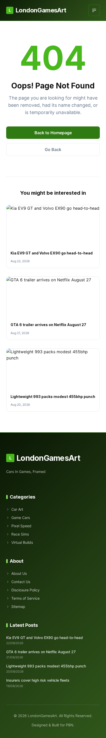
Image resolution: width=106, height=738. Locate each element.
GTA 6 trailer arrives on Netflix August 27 (48, 324)
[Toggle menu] (94, 10)
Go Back (53, 149)
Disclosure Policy (25, 590)
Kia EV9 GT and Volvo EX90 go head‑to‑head (52, 253)
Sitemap (18, 606)
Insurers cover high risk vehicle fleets (37, 680)
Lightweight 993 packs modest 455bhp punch (53, 396)
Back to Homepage (53, 132)
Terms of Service (25, 598)
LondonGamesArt (37, 10)
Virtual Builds (22, 542)
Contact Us (20, 581)
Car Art (17, 509)
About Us (19, 573)
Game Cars (20, 517)
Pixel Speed (21, 526)
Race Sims (20, 534)
